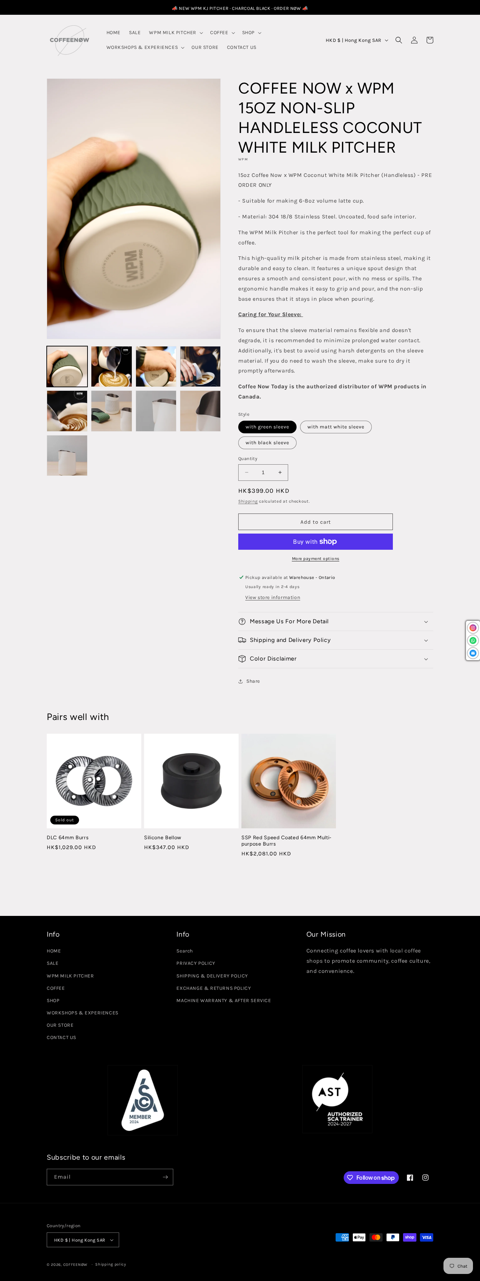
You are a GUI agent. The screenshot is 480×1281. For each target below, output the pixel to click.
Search (184, 951)
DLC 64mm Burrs (68, 837)
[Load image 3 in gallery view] (156, 366)
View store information (272, 597)
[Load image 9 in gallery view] (67, 455)
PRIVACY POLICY (195, 963)
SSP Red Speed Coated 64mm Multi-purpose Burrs (286, 840)
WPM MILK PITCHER (70, 976)
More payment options (315, 558)
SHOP (53, 1000)
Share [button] (253, 681)
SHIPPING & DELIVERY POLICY (212, 976)
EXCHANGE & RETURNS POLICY (213, 988)
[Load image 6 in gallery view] (111, 410)
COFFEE (56, 988)
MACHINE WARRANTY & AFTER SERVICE (223, 1000)
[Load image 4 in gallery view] (200, 366)
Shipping (248, 501)
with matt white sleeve (335, 427)
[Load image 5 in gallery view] (67, 410)
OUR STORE (60, 1025)
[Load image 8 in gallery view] (200, 410)
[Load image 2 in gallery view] (111, 366)
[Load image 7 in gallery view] (156, 410)
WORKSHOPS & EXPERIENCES (82, 1013)
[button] (175, 32)
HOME (54, 951)
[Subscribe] (165, 1177)
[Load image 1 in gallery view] (67, 366)
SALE (52, 963)
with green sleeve (267, 427)
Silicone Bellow (162, 837)
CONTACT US (61, 1037)
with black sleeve (267, 443)
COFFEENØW (75, 1264)
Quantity (247, 458)
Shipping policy (110, 1264)
